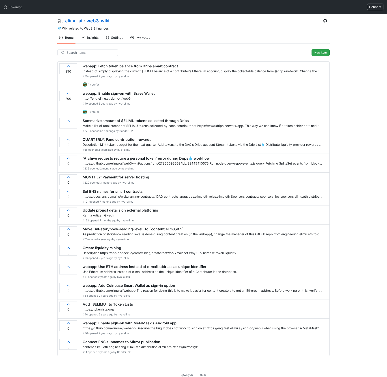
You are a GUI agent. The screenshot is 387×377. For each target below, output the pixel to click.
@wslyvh (187, 375)
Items (69, 37)
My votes (143, 37)
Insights (92, 37)
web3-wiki (97, 21)
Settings (117, 37)
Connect (375, 7)
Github (202, 375)
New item (320, 52)
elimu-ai (73, 21)
